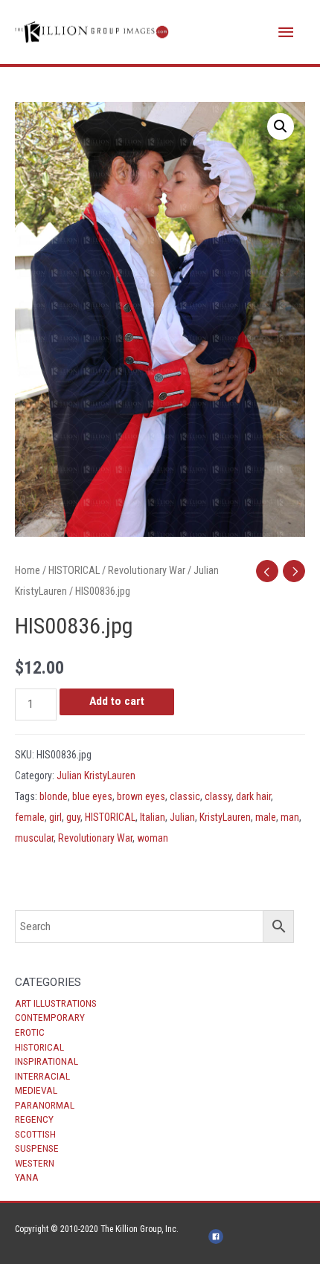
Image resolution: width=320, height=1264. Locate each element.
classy (218, 796)
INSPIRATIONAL (46, 1061)
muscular (34, 838)
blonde (53, 796)
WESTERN (34, 1163)
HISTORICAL (39, 1047)
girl (55, 817)
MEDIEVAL (36, 1090)
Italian (152, 817)
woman (152, 838)
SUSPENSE (37, 1148)
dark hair (253, 796)
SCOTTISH (35, 1134)
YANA (27, 1177)
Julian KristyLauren (96, 775)
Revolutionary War (146, 570)
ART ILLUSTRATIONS (56, 1003)
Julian (182, 817)
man (290, 817)
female (30, 817)
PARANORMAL (44, 1105)
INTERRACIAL (42, 1076)
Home (27, 570)
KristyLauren (225, 817)
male (265, 817)
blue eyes (92, 796)
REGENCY (34, 1119)
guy (73, 817)
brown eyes (141, 796)
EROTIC (30, 1032)
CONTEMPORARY (50, 1017)
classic (185, 796)
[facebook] (218, 1236)
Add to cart (116, 701)
